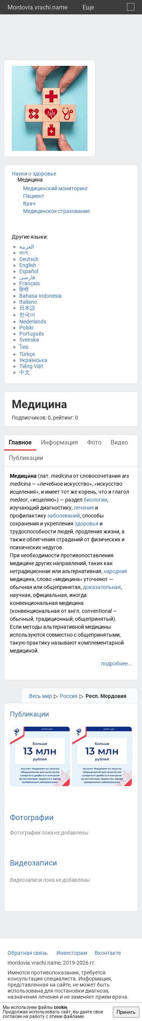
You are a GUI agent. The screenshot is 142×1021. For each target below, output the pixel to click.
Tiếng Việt (31, 366)
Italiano (28, 302)
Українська (33, 360)
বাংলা (23, 253)
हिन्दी (23, 289)
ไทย (23, 347)
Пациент (33, 196)
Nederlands (32, 322)
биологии (95, 500)
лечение (84, 508)
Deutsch (29, 259)
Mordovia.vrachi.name (37, 7)
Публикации (29, 714)
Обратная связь (28, 953)
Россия (69, 696)
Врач (29, 203)
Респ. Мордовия (106, 696)
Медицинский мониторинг (55, 188)
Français (29, 283)
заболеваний (63, 516)
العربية (26, 247)
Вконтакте (108, 953)
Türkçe (27, 354)
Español (28, 271)
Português (31, 334)
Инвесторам (71, 953)
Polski (26, 328)
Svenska (29, 340)
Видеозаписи (33, 862)
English (27, 265)
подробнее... (116, 663)
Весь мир (40, 696)
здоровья (86, 524)
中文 (24, 372)
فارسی (27, 277)
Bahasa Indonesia (40, 296)
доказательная (102, 587)
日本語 (27, 308)
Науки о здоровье (34, 174)
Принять (126, 1012)
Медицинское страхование (56, 211)
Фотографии (32, 817)
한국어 (27, 315)
